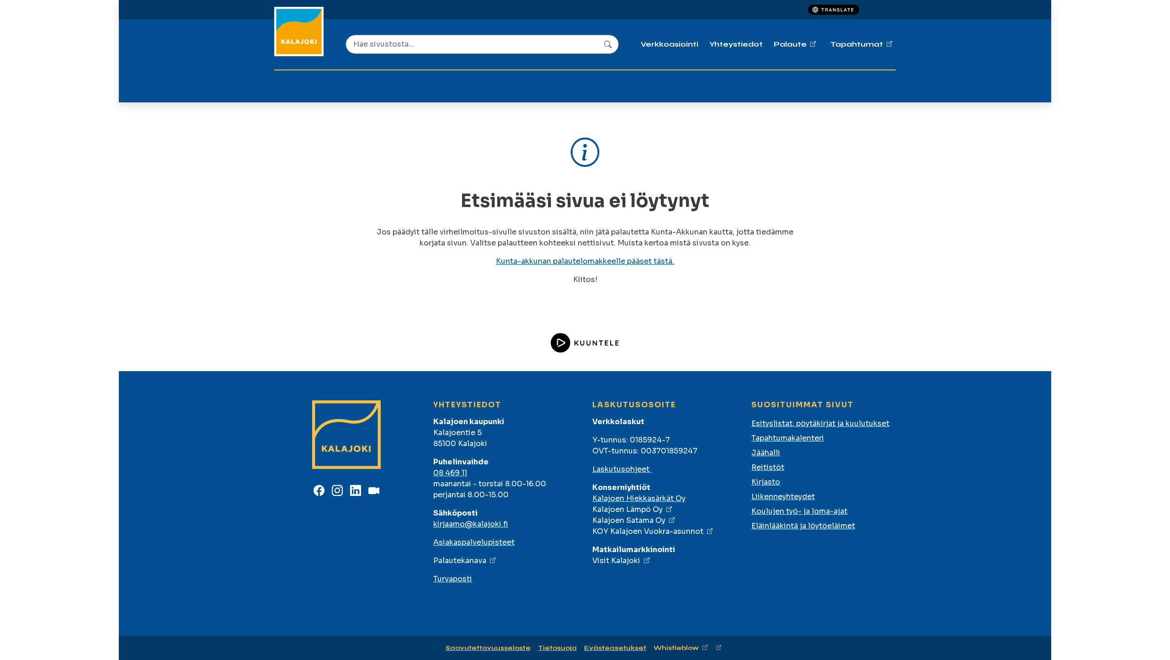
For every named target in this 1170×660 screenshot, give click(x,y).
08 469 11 (450, 473)
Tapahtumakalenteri (787, 438)
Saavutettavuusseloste (488, 648)
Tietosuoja (557, 648)
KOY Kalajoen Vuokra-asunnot (647, 531)
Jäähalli (765, 453)
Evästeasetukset (615, 648)
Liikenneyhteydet (783, 496)
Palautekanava (459, 560)
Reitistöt (767, 467)
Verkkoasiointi (669, 44)
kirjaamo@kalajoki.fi (470, 524)
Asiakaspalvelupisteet (474, 542)
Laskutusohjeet (621, 469)
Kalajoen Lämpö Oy (627, 509)
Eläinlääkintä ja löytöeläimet (803, 526)
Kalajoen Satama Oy (628, 520)
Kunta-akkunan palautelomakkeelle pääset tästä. (585, 261)
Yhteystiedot (736, 44)
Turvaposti (452, 579)
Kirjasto (765, 482)
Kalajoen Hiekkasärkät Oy (639, 498)
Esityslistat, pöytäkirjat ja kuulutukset (820, 423)
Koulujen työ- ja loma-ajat (799, 511)
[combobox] (482, 44)
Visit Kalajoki (616, 560)
